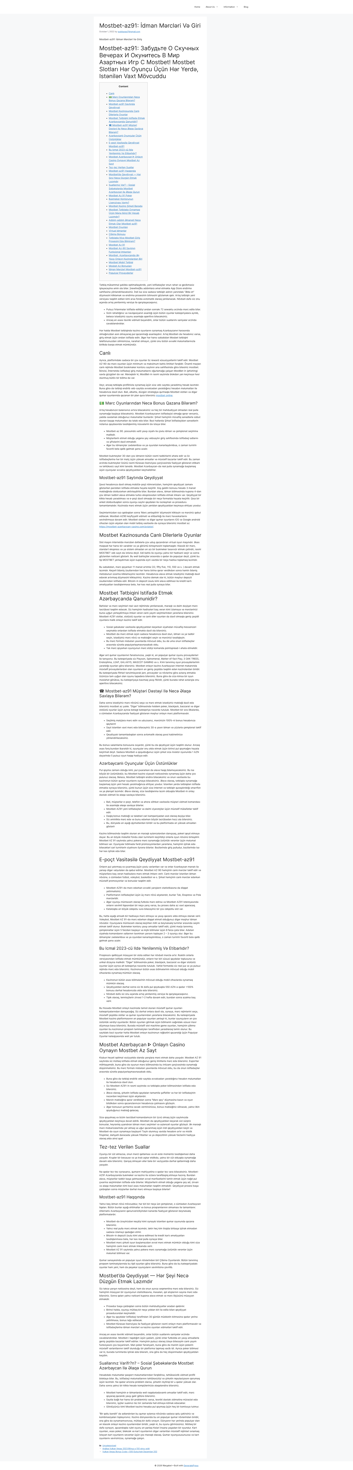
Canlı (111, 93)
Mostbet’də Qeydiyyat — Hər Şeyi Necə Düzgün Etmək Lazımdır (125, 178)
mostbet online (164, 395)
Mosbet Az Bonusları (120, 266)
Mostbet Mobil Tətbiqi (121, 262)
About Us (210, 7)
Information (229, 7)
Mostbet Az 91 (117, 244)
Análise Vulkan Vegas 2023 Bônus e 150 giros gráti (126, 1448)
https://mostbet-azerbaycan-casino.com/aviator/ (126, 526)
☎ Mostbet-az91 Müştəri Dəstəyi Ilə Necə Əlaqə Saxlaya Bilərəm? (126, 129)
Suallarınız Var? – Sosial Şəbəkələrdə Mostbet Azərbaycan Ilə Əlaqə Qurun (124, 188)
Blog (246, 7)
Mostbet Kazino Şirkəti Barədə (125, 206)
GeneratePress (191, 1465)
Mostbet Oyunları (118, 227)
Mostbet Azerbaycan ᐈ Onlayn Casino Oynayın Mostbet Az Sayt (126, 160)
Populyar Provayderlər (121, 273)
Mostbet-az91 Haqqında (122, 170)
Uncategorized (109, 1445)
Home (197, 7)
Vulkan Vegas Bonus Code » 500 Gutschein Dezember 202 (129, 1451)
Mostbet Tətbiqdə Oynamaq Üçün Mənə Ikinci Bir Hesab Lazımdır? (124, 213)
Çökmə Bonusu (117, 234)
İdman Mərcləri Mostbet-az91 (125, 269)
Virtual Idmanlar (117, 230)
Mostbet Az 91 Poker (120, 195)
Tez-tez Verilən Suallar (121, 167)
